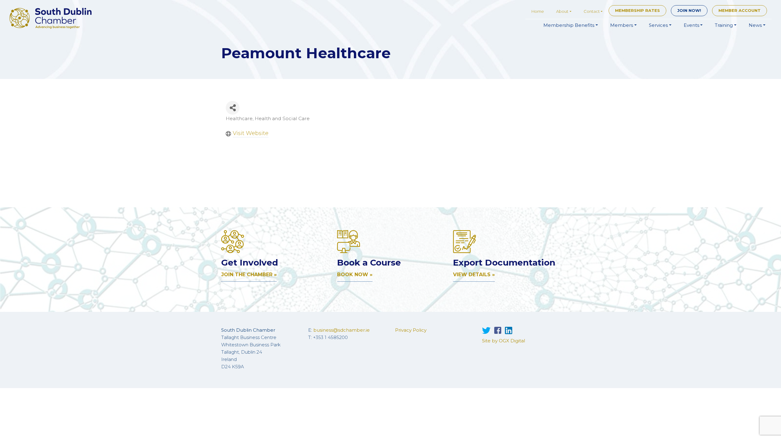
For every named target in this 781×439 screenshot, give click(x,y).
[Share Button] (232, 108)
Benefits (568, 25)
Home (537, 11)
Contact (592, 11)
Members (621, 25)
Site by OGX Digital (503, 341)
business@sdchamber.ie (341, 330)
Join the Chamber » (249, 274)
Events (691, 25)
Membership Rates (637, 10)
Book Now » (355, 274)
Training (724, 25)
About (562, 11)
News (755, 25)
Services (658, 25)
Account (739, 10)
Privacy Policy (410, 330)
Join (689, 10)
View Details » (474, 274)
